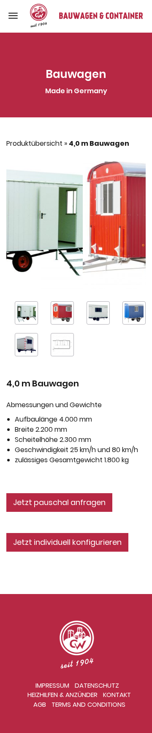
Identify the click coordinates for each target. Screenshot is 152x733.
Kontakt (117, 694)
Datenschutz (97, 685)
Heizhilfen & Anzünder (62, 694)
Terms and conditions (88, 704)
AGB (39, 704)
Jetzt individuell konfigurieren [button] (67, 542)
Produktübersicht (34, 143)
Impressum (52, 685)
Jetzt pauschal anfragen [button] (59, 502)
